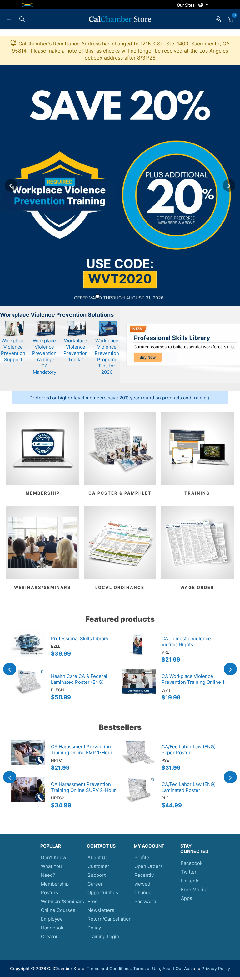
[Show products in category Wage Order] (197, 542)
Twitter (189, 872)
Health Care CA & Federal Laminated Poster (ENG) (79, 679)
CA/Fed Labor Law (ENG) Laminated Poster (189, 787)
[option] (120, 185)
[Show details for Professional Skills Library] (28, 650)
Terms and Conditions (109, 968)
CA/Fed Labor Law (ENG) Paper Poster (189, 750)
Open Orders (148, 866)
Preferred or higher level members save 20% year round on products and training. (120, 398)
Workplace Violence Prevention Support (13, 350)
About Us (98, 857)
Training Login (103, 936)
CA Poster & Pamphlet (120, 493)
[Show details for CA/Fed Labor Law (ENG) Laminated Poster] (139, 796)
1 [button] (82, 296)
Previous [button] (11, 185)
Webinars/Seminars (42, 587)
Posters (49, 893)
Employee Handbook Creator (52, 927)
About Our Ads (177, 968)
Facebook (191, 863)
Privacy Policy (216, 968)
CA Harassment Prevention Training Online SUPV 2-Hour (83, 787)
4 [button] (127, 296)
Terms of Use (146, 968)
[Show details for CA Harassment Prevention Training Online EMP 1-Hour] (28, 758)
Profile (141, 857)
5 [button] (142, 296)
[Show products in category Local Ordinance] (120, 542)
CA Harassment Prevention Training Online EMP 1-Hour (81, 750)
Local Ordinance (119, 587)
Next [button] (229, 185)
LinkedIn (190, 881)
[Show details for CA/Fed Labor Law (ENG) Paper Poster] (139, 758)
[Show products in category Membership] (42, 448)
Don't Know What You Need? (53, 866)
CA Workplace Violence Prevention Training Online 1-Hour (194, 682)
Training (197, 493)
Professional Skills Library (79, 639)
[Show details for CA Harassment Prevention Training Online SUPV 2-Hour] (28, 796)
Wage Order (197, 587)
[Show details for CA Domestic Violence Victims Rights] (139, 650)
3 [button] (112, 296)
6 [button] (157, 296)
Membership (43, 493)
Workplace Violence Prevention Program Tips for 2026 (107, 356)
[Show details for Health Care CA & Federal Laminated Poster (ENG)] (28, 688)
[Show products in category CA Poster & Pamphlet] (120, 448)
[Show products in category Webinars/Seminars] (42, 542)
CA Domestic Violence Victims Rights (186, 641)
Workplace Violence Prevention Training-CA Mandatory (44, 356)
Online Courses (58, 910)
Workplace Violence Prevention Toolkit (75, 350)
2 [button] (97, 296)
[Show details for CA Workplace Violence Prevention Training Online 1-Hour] (139, 688)
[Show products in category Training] (197, 448)
